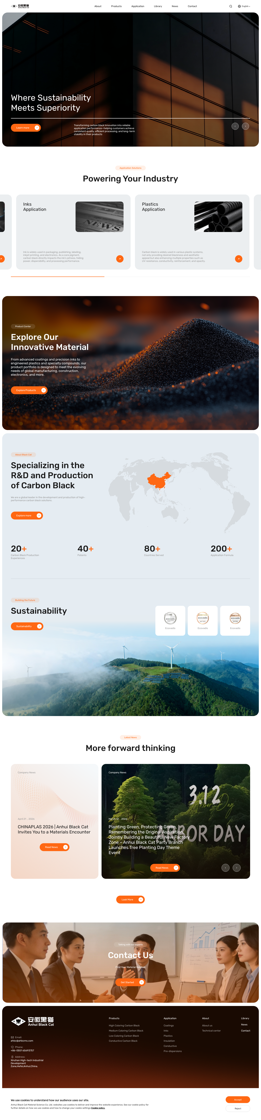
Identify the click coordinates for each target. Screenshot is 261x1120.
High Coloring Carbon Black (124, 1025)
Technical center (211, 1030)
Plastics (168, 1035)
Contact (192, 6)
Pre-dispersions (173, 1051)
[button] (235, 126)
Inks (166, 1030)
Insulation (169, 1040)
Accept (238, 1099)
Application (137, 6)
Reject (238, 1108)
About (97, 6)
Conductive (170, 1046)
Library (158, 6)
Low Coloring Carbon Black (124, 1035)
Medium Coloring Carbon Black (126, 1030)
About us (207, 1025)
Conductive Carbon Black (123, 1040)
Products (116, 6)
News (175, 6)
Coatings (169, 1025)
